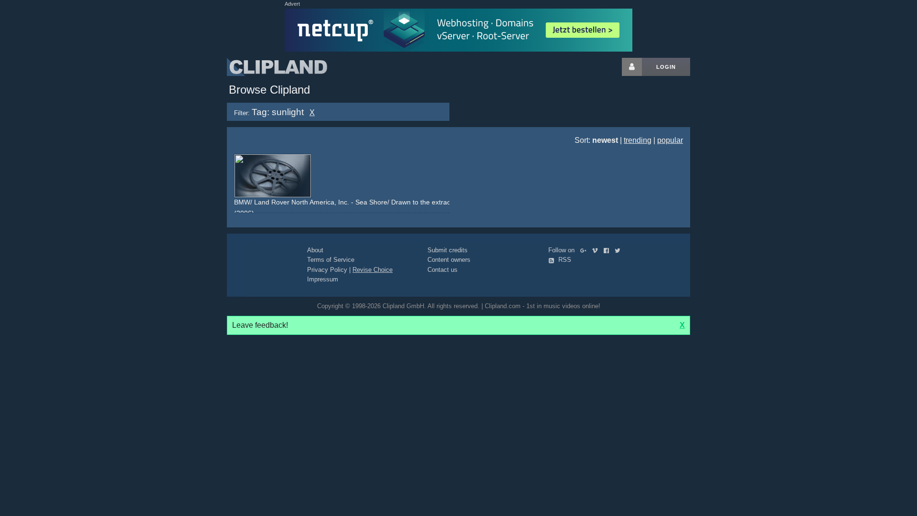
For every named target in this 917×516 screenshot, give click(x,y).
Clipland (277, 67)
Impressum (322, 279)
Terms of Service (330, 259)
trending (637, 140)
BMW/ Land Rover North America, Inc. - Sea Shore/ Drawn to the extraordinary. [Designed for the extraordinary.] (403, 202)
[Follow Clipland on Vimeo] (597, 250)
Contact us (442, 269)
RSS (563, 259)
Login (666, 67)
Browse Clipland (269, 89)
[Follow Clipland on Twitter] (619, 250)
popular (670, 140)
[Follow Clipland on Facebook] (608, 250)
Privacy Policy (327, 269)
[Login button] (632, 67)
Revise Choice (372, 269)
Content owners (448, 259)
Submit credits (447, 250)
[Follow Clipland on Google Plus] (585, 250)
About (315, 250)
